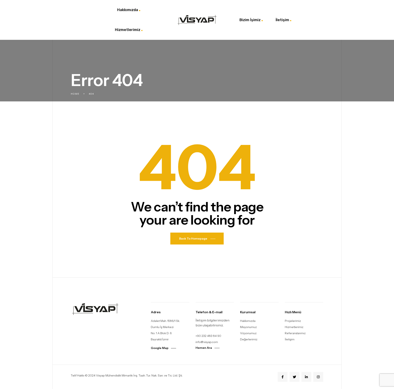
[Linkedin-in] (306, 377)
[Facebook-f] (282, 377)
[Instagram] (318, 377)
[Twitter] (294, 377)
